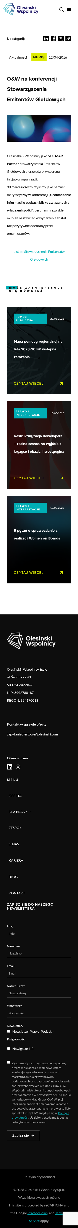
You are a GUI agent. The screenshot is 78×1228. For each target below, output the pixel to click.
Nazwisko (13, 946)
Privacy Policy (38, 1213)
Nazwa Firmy (16, 986)
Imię (10, 926)
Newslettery (15, 1025)
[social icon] (10, 767)
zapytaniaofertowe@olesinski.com (32, 734)
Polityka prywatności (39, 1177)
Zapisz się (20, 1135)
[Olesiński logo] (20, 9)
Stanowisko (14, 1005)
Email (11, 966)
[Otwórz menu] (69, 9)
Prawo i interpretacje (28, 413)
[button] (46, 38)
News (39, 57)
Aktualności (18, 57)
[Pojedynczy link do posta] (39, 350)
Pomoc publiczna (24, 318)
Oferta (15, 796)
